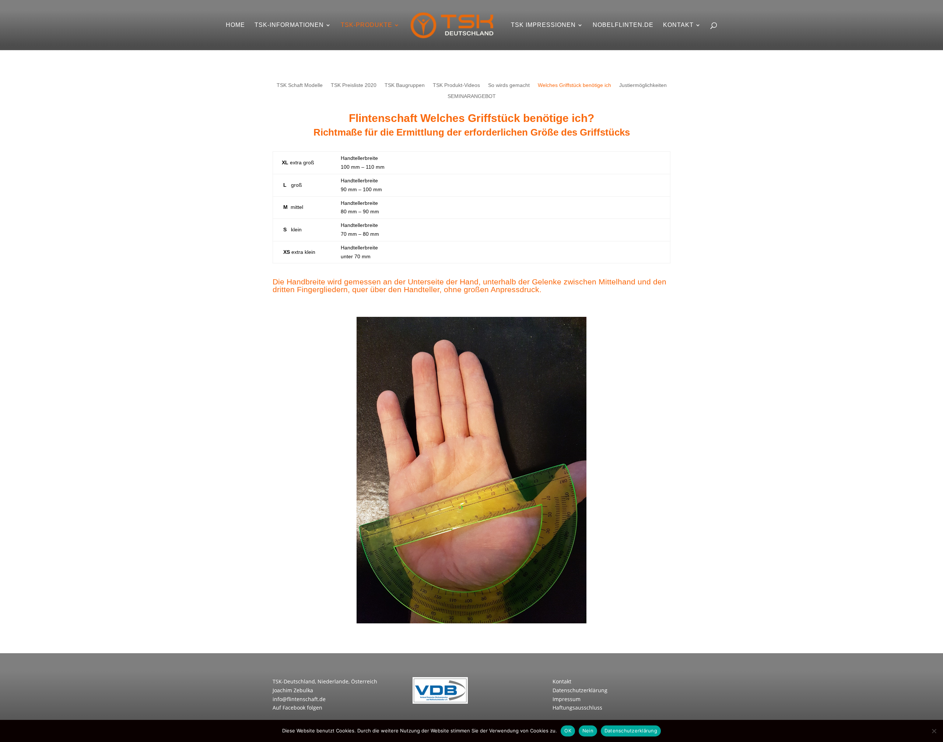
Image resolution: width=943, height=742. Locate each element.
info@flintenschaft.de (299, 699)
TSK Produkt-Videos (456, 85)
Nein (587, 731)
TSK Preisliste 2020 (353, 85)
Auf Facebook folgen (297, 707)
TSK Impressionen (543, 25)
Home (235, 25)
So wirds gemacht (509, 85)
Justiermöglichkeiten (643, 85)
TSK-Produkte (366, 25)
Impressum (567, 699)
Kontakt (678, 25)
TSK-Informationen (289, 25)
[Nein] (933, 731)
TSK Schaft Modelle (300, 85)
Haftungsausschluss (577, 707)
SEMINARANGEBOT (472, 96)
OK (567, 731)
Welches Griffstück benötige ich (574, 85)
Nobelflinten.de (623, 25)
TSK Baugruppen (405, 85)
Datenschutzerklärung (580, 690)
